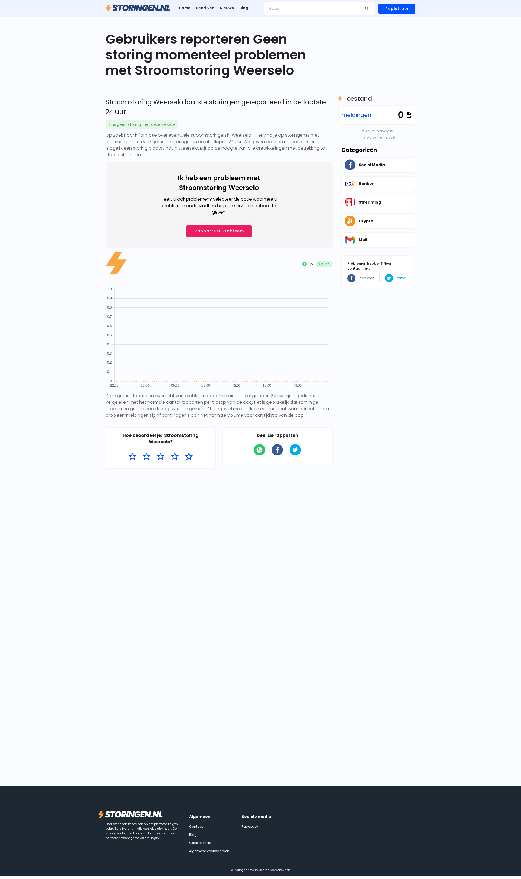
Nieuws (227, 8)
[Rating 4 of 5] (175, 457)
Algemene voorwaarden (209, 851)
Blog (243, 8)
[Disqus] (219, 543)
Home (184, 8)
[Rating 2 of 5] (146, 457)
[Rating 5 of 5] (189, 457)
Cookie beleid (200, 842)
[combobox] (319, 8)
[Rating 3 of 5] (161, 457)
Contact (196, 826)
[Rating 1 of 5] (132, 457)
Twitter (400, 278)
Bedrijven (205, 8)
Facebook (366, 278)
